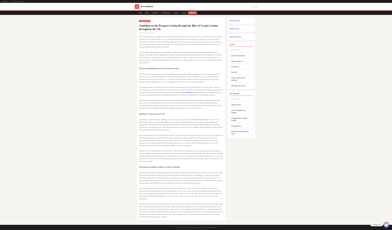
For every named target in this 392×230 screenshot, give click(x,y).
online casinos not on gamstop (238, 79)
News (147, 13)
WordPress (213, 227)
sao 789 (234, 72)
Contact (192, 13)
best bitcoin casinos (238, 55)
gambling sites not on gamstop (238, 87)
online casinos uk (237, 61)
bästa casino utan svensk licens (240, 133)
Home (140, 13)
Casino (183, 13)
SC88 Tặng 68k (235, 20)
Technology (165, 13)
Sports (175, 13)
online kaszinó (236, 105)
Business (155, 13)
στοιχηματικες (236, 126)
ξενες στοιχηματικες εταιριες (238, 111)
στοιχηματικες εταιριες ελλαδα (239, 119)
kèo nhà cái (235, 67)
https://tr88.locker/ (235, 37)
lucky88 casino (234, 29)
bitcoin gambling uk (187, 92)
